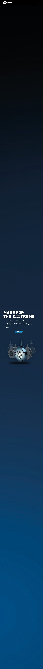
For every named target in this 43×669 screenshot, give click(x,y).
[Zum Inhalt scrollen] (21, 666)
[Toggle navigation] (38, 3)
